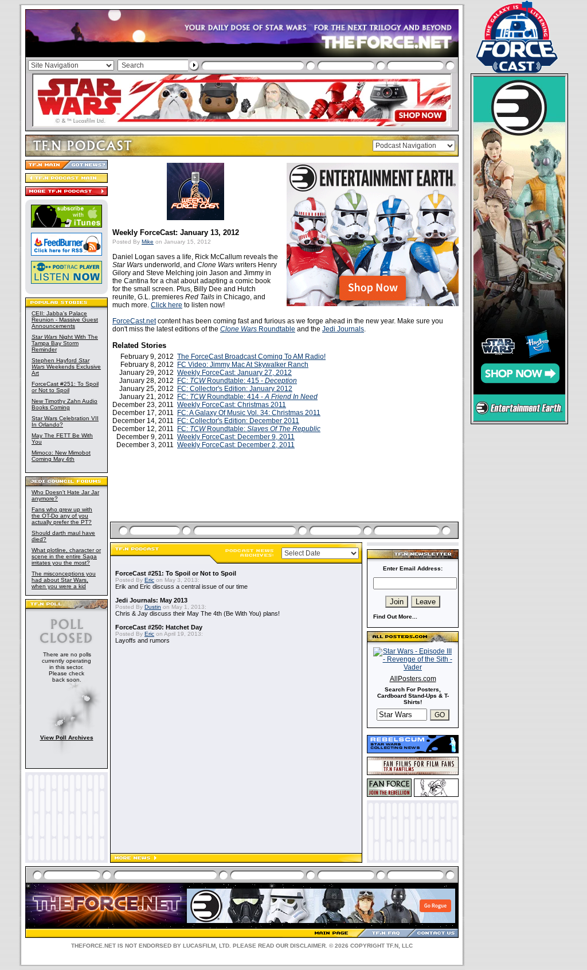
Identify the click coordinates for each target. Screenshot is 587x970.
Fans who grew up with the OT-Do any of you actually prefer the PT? (62, 515)
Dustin (152, 607)
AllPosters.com (413, 679)
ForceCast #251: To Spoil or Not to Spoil (65, 387)
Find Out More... (395, 616)
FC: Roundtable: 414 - (247, 397)
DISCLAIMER (308, 945)
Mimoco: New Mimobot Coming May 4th (61, 455)
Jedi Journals (343, 329)
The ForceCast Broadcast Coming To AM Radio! (251, 357)
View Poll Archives (66, 737)
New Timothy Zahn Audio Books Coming (64, 404)
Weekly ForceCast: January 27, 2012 (234, 373)
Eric (149, 580)
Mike (148, 241)
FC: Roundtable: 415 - (237, 381)
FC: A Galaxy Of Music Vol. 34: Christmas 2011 (248, 413)
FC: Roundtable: (248, 429)
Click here (166, 305)
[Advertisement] (285, 499)
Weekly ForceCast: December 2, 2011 (236, 445)
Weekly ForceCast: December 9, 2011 (236, 437)
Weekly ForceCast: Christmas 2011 (231, 405)
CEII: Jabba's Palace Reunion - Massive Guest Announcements (65, 319)
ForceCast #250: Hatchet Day (158, 627)
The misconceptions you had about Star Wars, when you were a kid (64, 579)
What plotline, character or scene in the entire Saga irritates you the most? (66, 556)
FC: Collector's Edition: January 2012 (234, 389)
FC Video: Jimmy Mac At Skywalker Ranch (242, 365)
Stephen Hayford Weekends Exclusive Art (66, 366)
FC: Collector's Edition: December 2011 (238, 421)
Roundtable (257, 329)
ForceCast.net (134, 321)
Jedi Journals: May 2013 (151, 600)
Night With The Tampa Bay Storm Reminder (65, 343)
